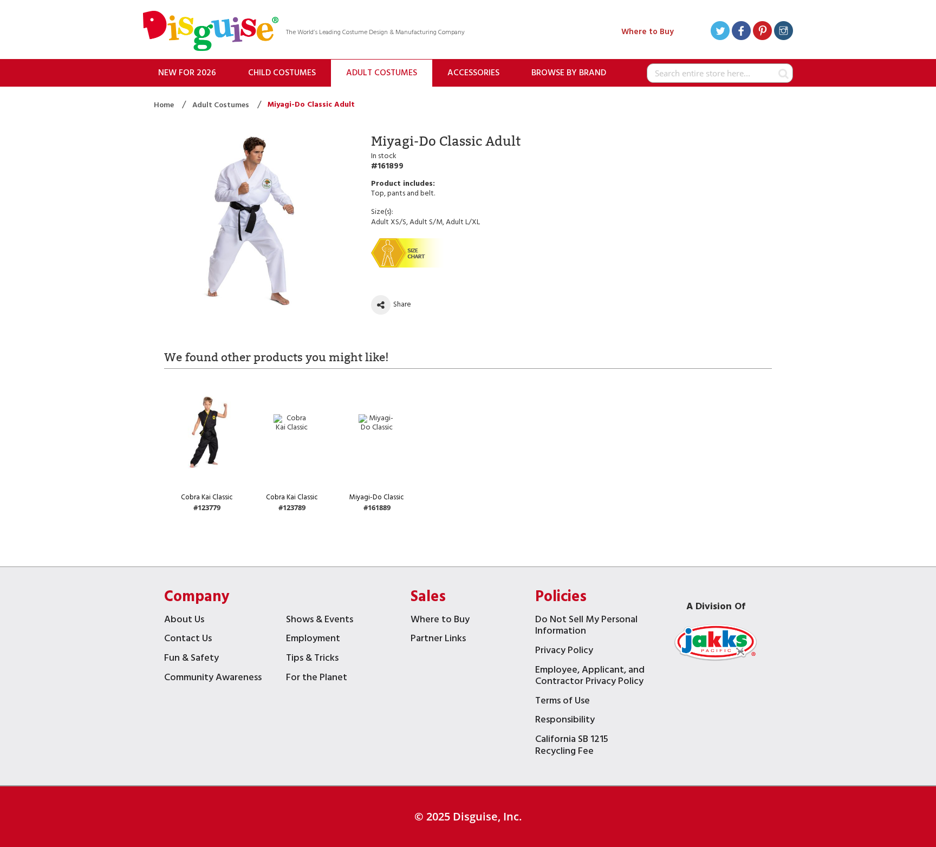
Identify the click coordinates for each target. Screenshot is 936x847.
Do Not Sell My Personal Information (586, 627)
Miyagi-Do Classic (376, 497)
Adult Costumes (221, 105)
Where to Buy (647, 31)
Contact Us (188, 640)
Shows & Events (319, 621)
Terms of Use (562, 702)
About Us (184, 621)
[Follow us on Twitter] (720, 32)
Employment (313, 640)
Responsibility (565, 721)
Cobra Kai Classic (207, 497)
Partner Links (438, 640)
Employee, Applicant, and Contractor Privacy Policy (590, 677)
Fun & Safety (191, 659)
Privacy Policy (564, 652)
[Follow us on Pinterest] (762, 32)
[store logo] (210, 32)
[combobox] (720, 73)
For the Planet (316, 679)
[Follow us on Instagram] (783, 32)
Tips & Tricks (312, 659)
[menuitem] (187, 73)
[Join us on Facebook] (741, 32)
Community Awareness (213, 679)
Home (165, 105)
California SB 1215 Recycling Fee (571, 746)
